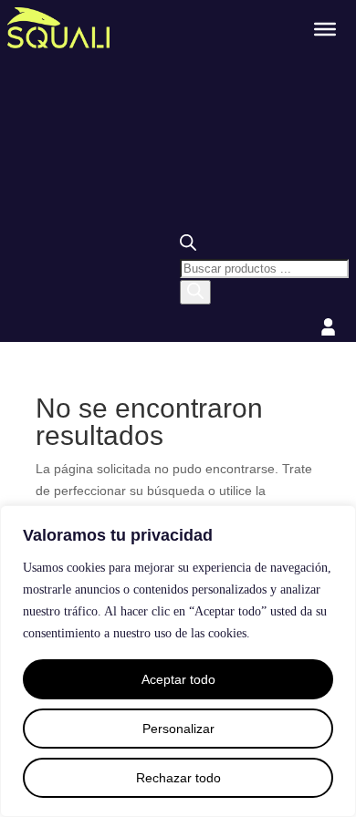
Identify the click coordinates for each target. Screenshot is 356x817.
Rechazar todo (178, 777)
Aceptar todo (178, 679)
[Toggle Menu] (325, 28)
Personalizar (178, 728)
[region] (178, 661)
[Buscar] (195, 292)
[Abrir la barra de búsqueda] (188, 246)
